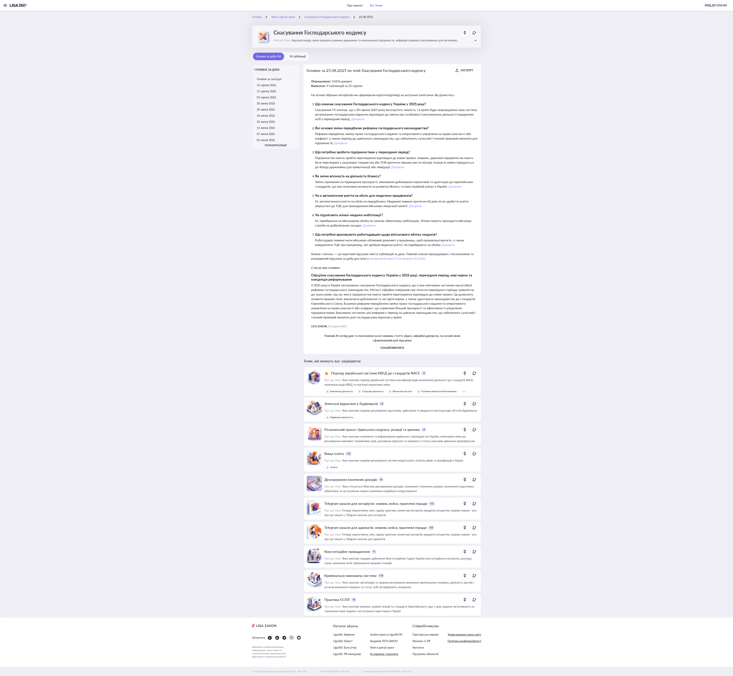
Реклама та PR (421, 641)
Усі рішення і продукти (384, 654)
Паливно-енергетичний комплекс (439, 391)
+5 (424, 373)
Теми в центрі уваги (382, 647)
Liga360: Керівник (344, 634)
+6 (381, 403)
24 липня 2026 (266, 115)
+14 (381, 575)
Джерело (357, 119)
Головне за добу (267, 69)
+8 (381, 479)
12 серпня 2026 (266, 85)
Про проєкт (355, 5)
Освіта (333, 467)
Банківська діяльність (341, 391)
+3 (423, 429)
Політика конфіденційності (464, 641)
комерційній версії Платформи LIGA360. (398, 258)
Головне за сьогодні (269, 79)
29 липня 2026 (266, 109)
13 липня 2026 (266, 127)
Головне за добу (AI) (268, 56)
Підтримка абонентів (425, 654)
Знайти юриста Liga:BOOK (386, 634)
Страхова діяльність (372, 391)
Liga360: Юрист (343, 641)
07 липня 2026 (266, 134)
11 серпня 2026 (266, 91)
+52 (348, 453)
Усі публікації (297, 56)
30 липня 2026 (266, 103)
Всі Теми (376, 5)
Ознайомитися (392, 347)
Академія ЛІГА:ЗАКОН (384, 641)
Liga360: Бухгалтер (345, 647)
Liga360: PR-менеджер (347, 654)
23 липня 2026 (266, 121)
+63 (431, 527)
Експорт (467, 70)
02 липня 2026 (266, 140)
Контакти (418, 647)
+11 (432, 503)
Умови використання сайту (464, 634)
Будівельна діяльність (341, 417)
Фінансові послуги (402, 391)
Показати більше (276, 145)
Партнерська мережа (426, 634)
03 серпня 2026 (266, 97)
